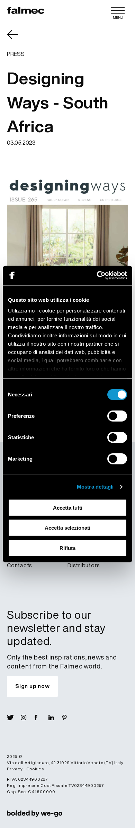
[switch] (117, 415)
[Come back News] (17, 39)
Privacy (14, 769)
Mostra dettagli (95, 487)
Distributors (84, 565)
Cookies (35, 769)
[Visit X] (14, 717)
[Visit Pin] (69, 717)
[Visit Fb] (41, 717)
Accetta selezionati (67, 528)
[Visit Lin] (55, 717)
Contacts (19, 565)
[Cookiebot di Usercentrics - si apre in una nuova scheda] (97, 275)
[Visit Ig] (28, 717)
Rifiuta (67, 548)
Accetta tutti (67, 507)
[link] (34, 813)
